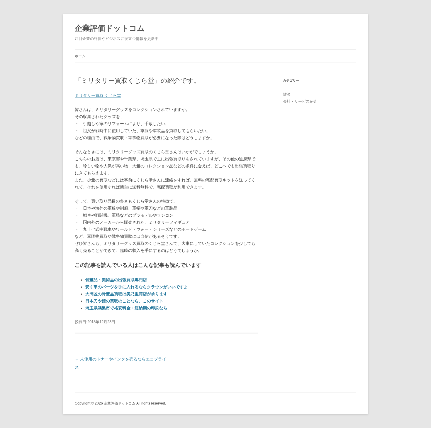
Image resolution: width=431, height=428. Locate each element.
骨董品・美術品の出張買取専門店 (116, 279)
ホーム (80, 56)
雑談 (287, 94)
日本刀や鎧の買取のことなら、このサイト (124, 301)
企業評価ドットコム (110, 28)
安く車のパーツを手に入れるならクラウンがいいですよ (136, 286)
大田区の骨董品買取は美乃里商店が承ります (126, 293)
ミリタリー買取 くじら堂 (98, 95)
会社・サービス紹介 (300, 101)
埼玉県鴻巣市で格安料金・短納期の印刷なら (126, 308)
